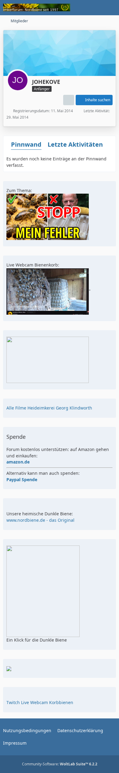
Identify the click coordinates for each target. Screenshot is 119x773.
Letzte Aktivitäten (75, 144)
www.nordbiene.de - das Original (40, 520)
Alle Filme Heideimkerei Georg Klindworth (49, 408)
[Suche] (80, 8)
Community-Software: (59, 764)
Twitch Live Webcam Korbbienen (39, 702)
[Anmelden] (96, 7)
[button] (68, 100)
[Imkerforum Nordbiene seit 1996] (36, 8)
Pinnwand (26, 144)
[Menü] (111, 8)
